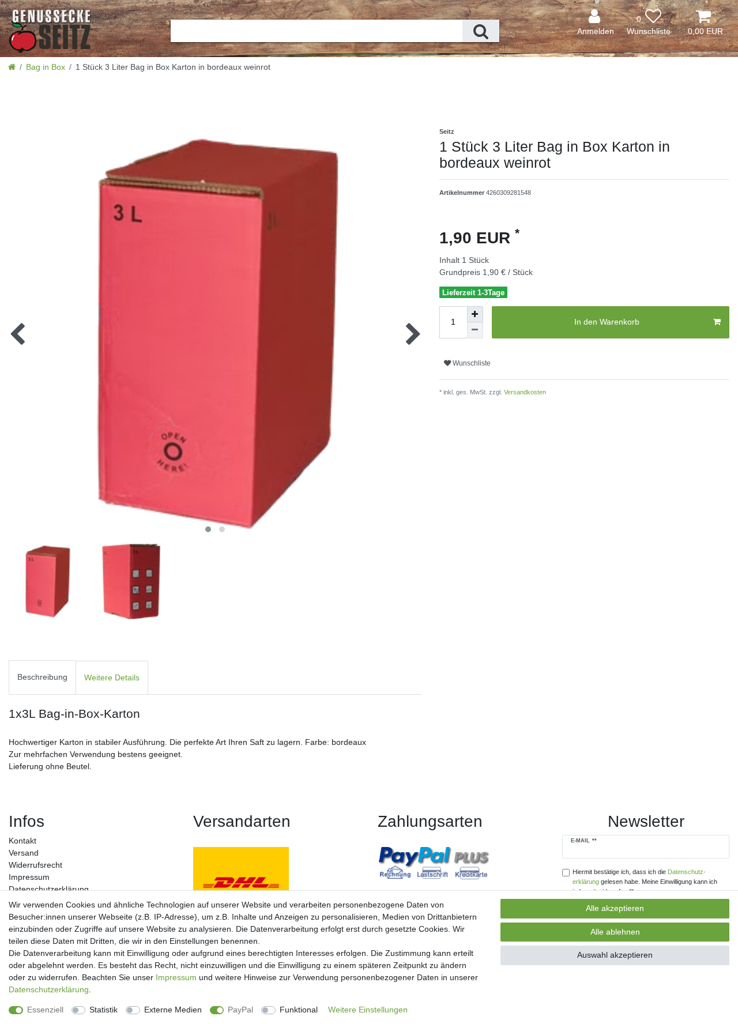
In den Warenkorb (606, 321)
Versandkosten (524, 392)
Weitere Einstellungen (368, 1009)
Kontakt (22, 840)
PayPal (240, 1009)
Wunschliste (471, 363)
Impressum (29, 877)
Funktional (299, 1009)
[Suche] (480, 31)
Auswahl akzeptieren (615, 954)
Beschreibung (42, 677)
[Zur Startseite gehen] (12, 66)
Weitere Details (112, 677)
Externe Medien (173, 1009)
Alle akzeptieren (615, 908)
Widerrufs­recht (35, 864)
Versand (24, 852)
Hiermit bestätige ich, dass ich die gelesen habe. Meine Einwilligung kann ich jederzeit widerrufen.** (645, 881)
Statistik (103, 1009)
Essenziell (45, 1009)
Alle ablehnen (615, 931)
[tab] (42, 678)
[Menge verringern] (475, 330)
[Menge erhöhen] (475, 314)
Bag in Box (45, 66)
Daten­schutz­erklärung (49, 889)
